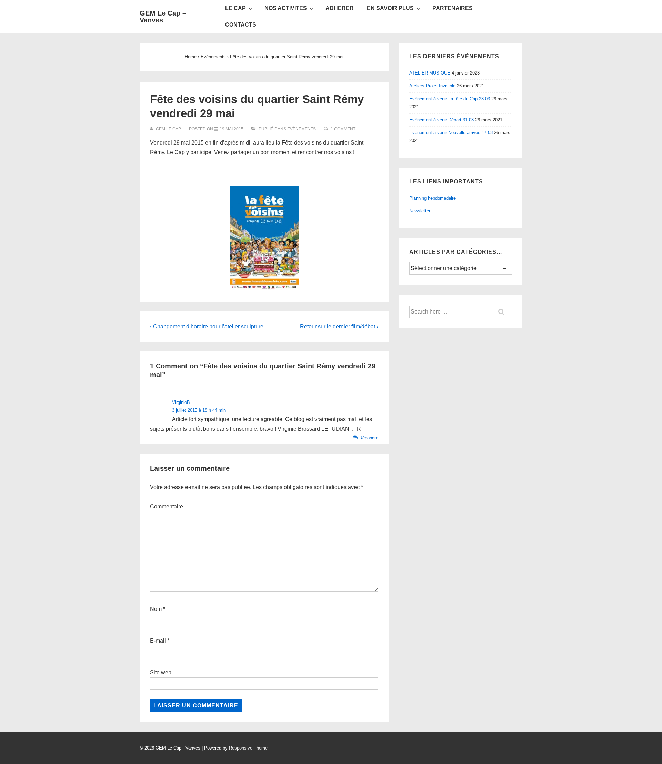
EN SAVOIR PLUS (390, 8)
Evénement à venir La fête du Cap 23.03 (449, 98)
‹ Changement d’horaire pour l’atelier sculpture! (207, 326)
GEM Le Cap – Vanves (163, 16)
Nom (156, 609)
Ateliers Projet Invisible (432, 85)
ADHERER (339, 8)
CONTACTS (240, 25)
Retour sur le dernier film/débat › (339, 326)
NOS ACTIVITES (285, 8)
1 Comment (343, 129)
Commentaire (166, 506)
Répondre (368, 437)
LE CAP (235, 8)
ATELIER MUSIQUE (429, 73)
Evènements (301, 129)
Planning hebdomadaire (432, 198)
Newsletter (419, 211)
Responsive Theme (248, 748)
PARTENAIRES (452, 8)
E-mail (158, 641)
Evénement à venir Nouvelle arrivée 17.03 (451, 132)
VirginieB (181, 402)
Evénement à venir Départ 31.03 (441, 119)
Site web (160, 672)
